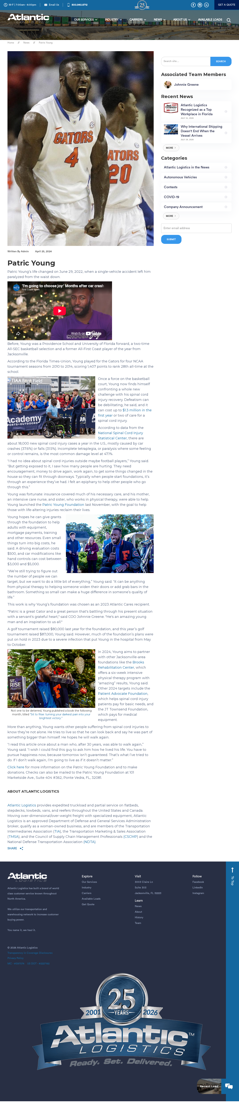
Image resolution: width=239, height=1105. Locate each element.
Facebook (198, 882)
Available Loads (91, 899)
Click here (16, 767)
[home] (29, 19)
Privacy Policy (15, 958)
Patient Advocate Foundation (123, 694)
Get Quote (88, 904)
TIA (57, 831)
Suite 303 (140, 887)
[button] (85, 20)
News (26, 42)
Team (138, 923)
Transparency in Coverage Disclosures (29, 953)
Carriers (86, 893)
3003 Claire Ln (144, 882)
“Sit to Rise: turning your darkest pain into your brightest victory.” (60, 716)
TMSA (13, 837)
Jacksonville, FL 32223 (148, 893)
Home (10, 42)
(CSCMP (130, 837)
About (138, 912)
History (139, 917)
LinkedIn (198, 887)
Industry (86, 887)
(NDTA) (89, 842)
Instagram (198, 893)
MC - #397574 (15, 963)
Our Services (89, 882)
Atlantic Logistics (21, 805)
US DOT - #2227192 (36, 963)
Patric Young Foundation (63, 505)
